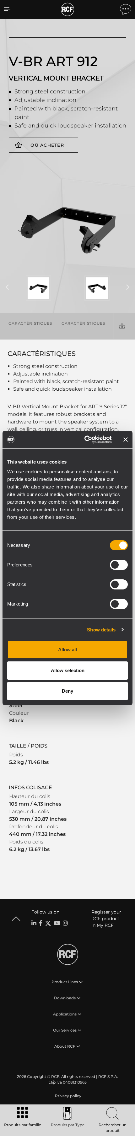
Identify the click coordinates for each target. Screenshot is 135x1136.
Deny (67, 691)
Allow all (67, 649)
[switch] (119, 565)
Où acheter (47, 145)
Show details (101, 629)
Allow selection (67, 670)
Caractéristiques (30, 323)
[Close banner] (125, 439)
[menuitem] (67, 1096)
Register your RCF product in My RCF (106, 918)
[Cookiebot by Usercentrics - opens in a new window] (85, 439)
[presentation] (7, 287)
